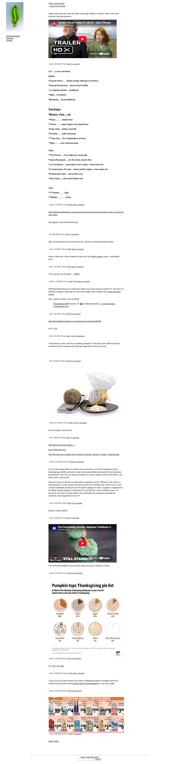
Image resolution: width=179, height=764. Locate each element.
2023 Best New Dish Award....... (62, 445)
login (96, 757)
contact (9, 40)
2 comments (79, 336)
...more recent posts (56, 6)
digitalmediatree (13, 36)
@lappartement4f (60, 304)
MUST (77, 274)
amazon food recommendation (85, 683)
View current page (56, 3)
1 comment (75, 64)
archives (9, 38)
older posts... (53, 741)
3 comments (74, 234)
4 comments (76, 361)
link (68, 64)
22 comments (77, 503)
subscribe (89, 757)
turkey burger (96, 256)
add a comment (78, 205)
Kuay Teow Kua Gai (57, 450)
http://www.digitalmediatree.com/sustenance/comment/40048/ (74, 321)
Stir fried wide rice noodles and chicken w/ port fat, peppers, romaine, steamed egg (83, 454)
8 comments (76, 691)
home (83, 757)
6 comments (76, 658)
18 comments (77, 573)
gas (62, 666)
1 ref (75, 281)
